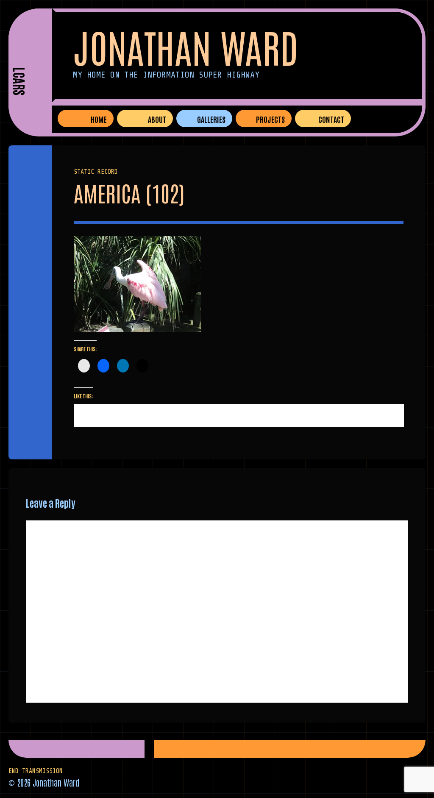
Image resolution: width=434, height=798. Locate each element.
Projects (270, 119)
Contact (331, 119)
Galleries (211, 119)
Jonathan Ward (185, 46)
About (157, 119)
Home (99, 119)
